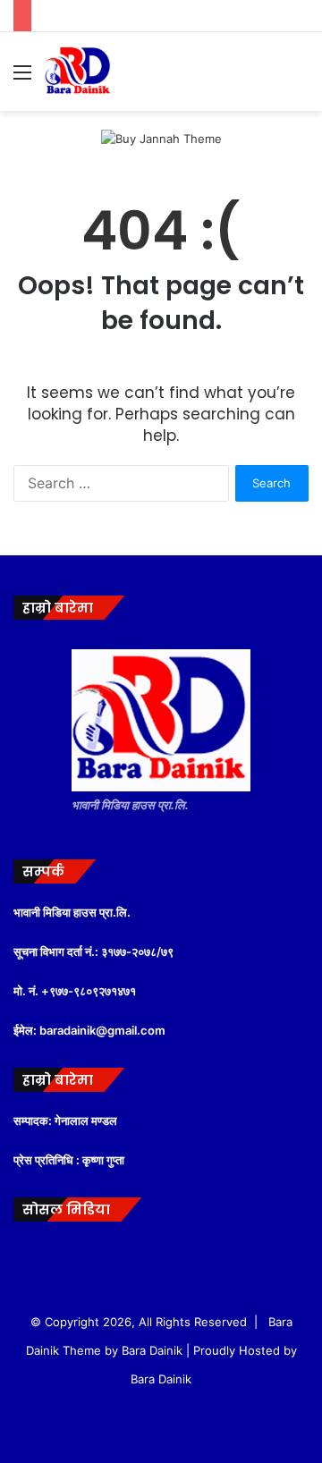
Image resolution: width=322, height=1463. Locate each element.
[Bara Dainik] (78, 71)
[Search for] (300, 78)
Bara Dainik (161, 1379)
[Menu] (22, 78)
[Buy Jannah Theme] (161, 138)
